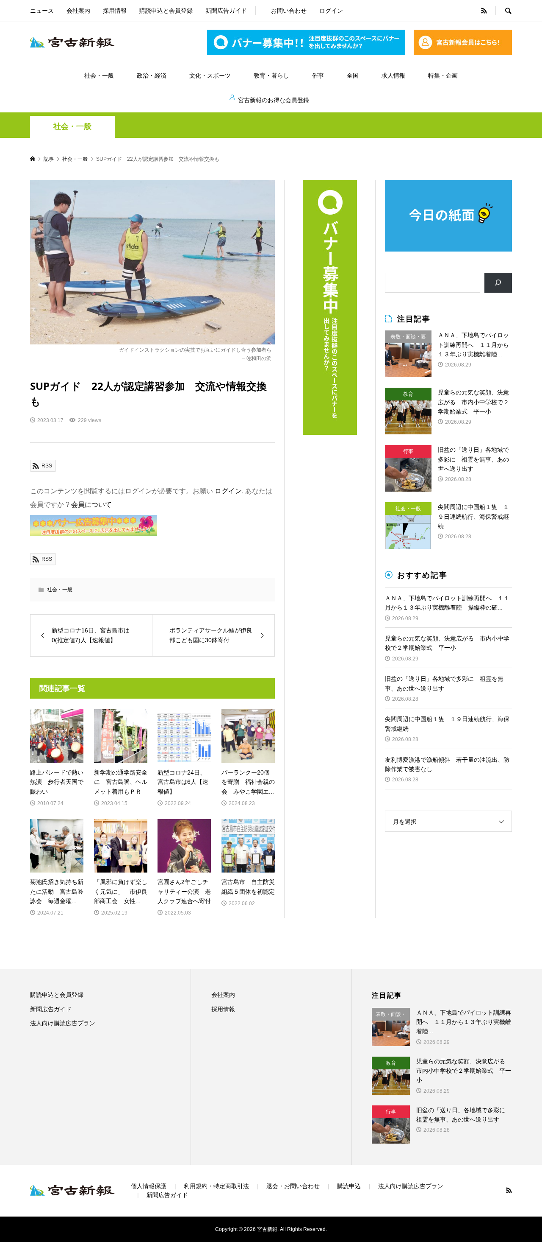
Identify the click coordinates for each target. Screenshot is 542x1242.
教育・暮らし (271, 75)
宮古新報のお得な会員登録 (273, 100)
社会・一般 (99, 75)
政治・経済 (151, 75)
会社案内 (78, 10)
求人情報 (393, 75)
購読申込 (349, 1186)
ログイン (331, 10)
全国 (353, 75)
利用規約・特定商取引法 (216, 1186)
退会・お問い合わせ (293, 1186)
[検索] (498, 283)
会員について (91, 504)
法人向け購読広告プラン (62, 1023)
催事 (318, 75)
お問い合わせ (289, 10)
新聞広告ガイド (226, 10)
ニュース (42, 10)
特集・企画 (443, 75)
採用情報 (115, 10)
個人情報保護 (148, 1186)
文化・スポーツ (210, 75)
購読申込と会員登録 (166, 10)
